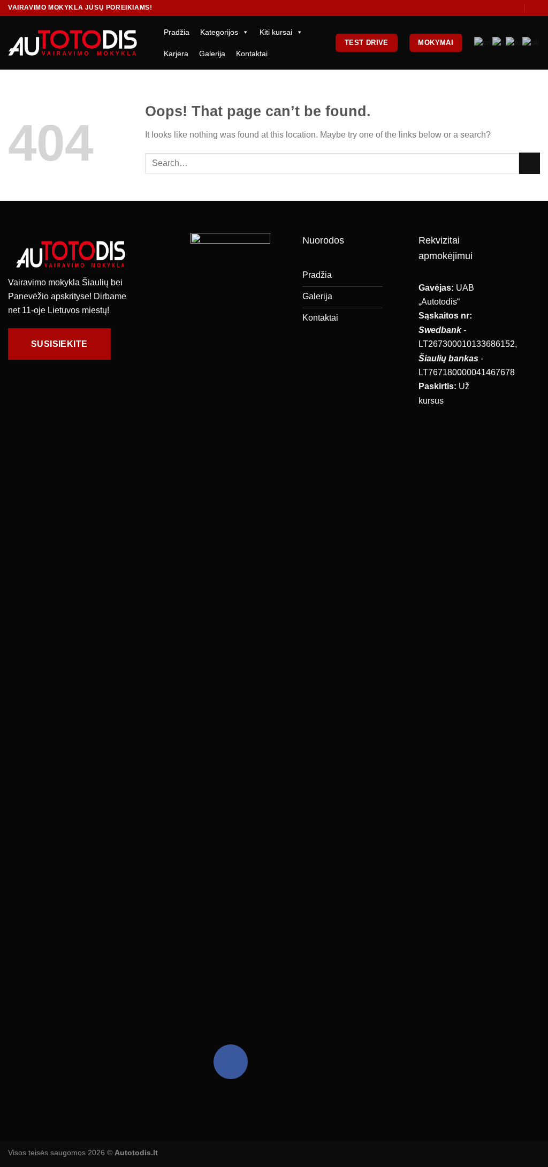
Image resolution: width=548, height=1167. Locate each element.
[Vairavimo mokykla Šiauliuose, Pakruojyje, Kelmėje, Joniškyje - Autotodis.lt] (72, 42)
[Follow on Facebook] (231, 1061)
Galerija (212, 53)
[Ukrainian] (531, 43)
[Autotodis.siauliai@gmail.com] (514, 8)
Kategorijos (219, 32)
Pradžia (176, 32)
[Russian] (514, 43)
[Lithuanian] (499, 43)
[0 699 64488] (535, 8)
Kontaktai (252, 53)
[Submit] (529, 163)
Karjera (176, 53)
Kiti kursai (276, 32)
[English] (483, 43)
